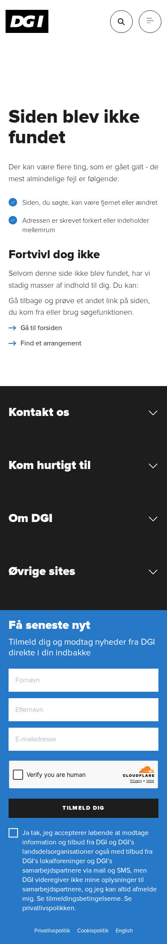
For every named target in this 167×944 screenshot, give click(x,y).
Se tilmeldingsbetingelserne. (79, 898)
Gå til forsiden (41, 328)
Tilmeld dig (83, 808)
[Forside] (27, 21)
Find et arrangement (51, 343)
